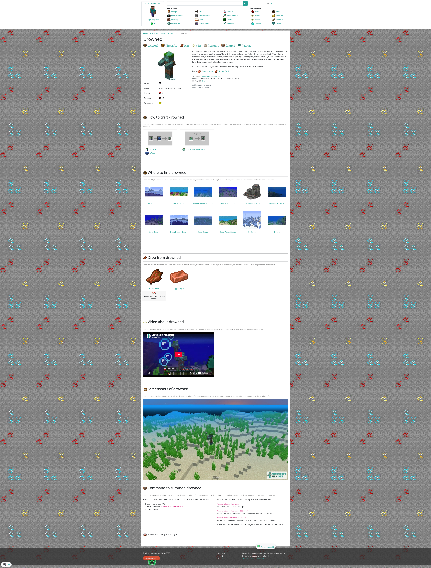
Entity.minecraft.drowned (210, 76)
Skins (278, 11)
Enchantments (177, 15)
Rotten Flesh (224, 71)
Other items (204, 23)
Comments (246, 45)
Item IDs (279, 19)
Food (201, 19)
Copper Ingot (207, 71)
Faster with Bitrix (150, 558)
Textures (279, 15)
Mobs (201, 11)
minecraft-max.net (153, 3)
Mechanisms (204, 15)
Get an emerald (267, 547)
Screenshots (213, 45)
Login (149, 19)
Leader (258, 23)
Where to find (171, 45)
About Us (245, 558)
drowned (205, 81)
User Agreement (257, 558)
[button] (154, 439)
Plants (229, 19)
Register (155, 19)
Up (9, 564)
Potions (230, 11)
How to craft (153, 45)
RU (272, 3)
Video (198, 45)
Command (230, 45)
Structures (175, 23)
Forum (278, 23)
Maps (257, 15)
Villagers (174, 11)
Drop (186, 45)
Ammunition (232, 15)
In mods (230, 23)
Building (174, 19)
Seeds (257, 19)
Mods (257, 11)
